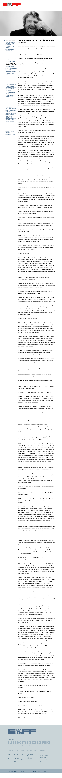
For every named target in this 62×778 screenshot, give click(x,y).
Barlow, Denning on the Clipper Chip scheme (11, 64)
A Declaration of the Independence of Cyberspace (10, 43)
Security (9, 755)
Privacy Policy (35, 771)
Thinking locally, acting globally (10, 125)
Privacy (22, 754)
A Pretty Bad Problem (11, 56)
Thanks (45, 771)
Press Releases (30, 754)
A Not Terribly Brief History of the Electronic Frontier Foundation (10, 51)
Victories (16, 755)
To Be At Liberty (9, 129)
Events (28, 755)
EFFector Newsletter (29, 760)
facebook (14, 742)
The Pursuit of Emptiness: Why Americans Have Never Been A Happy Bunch (11, 118)
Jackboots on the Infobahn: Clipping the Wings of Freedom (11, 87)
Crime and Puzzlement (11, 71)
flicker (34, 742)
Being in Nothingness (11, 66)
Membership (10, 757)
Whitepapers (29, 758)
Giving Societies (43, 757)
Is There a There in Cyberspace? (10, 79)
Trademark (23, 771)
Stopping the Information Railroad (11, 108)
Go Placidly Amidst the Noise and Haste (11, 77)
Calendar (16, 752)
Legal (9, 754)
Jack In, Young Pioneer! (11, 84)
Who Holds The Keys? (10, 134)
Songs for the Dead (10, 105)
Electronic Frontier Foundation (12, 4)
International (23, 759)
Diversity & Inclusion (16, 763)
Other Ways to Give (44, 762)
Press (9, 758)
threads (48, 742)
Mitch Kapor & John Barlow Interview (10, 96)
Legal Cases (29, 757)
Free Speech (23, 752)
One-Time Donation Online (44, 756)
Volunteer (16, 754)
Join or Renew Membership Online (44, 753)
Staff (15, 761)
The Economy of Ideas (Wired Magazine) (11, 114)
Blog (28, 752)
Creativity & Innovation (23, 756)
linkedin (39, 742)
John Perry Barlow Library (11, 41)
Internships (16, 758)
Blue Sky (24, 742)
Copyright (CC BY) (12, 771)
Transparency (23, 758)
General (9, 752)
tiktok (44, 742)
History (15, 757)
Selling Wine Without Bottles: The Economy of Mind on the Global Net (11, 102)
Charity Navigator (26, 745)
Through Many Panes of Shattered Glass (11, 127)
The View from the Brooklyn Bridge (10, 122)
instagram (19, 742)
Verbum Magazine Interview (10, 132)
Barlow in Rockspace (10, 61)
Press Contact (36, 752)
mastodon (10, 742)
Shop (41, 761)
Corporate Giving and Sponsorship (44, 759)
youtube (29, 742)
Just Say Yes (8, 90)
